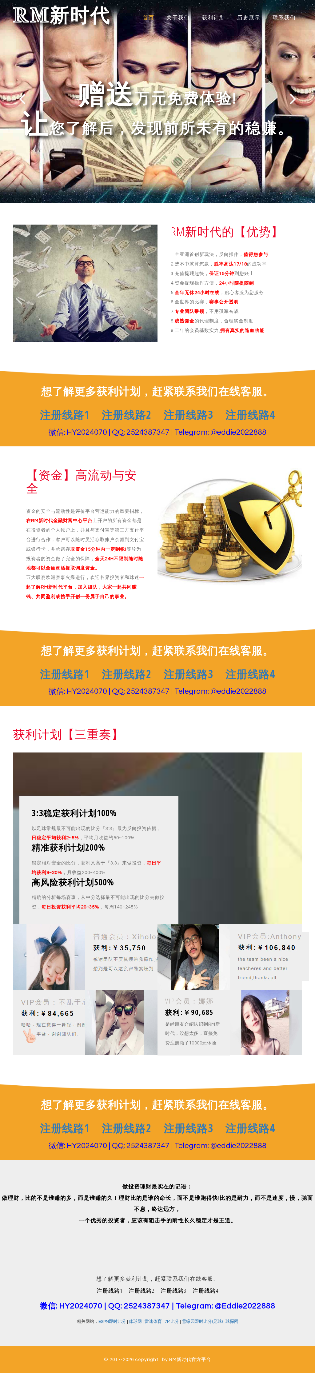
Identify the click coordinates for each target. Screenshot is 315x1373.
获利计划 (213, 18)
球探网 (231, 1321)
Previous (22, 98)
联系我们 (284, 18)
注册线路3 (188, 414)
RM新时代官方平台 (190, 1359)
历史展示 (249, 18)
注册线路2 (126, 414)
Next (293, 98)
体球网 (135, 1321)
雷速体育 (153, 1321)
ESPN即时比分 (112, 1321)
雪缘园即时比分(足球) (202, 1321)
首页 (148, 18)
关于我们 (178, 18)
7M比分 (172, 1321)
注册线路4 (250, 414)
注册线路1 (65, 414)
